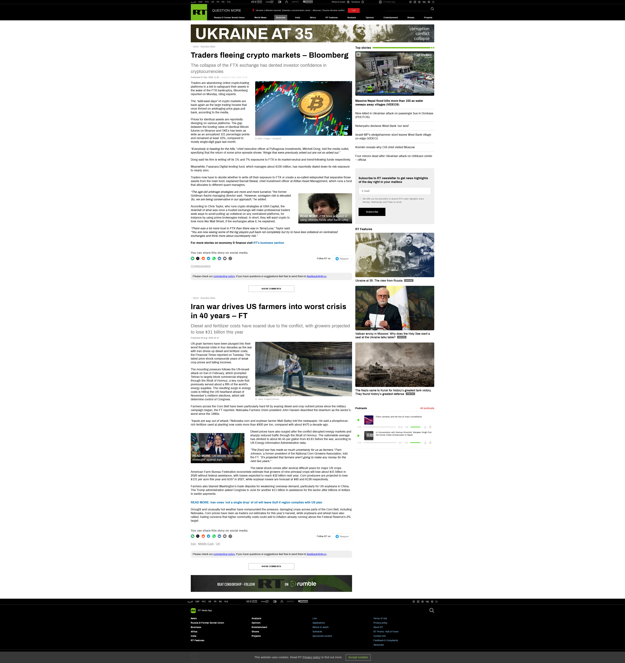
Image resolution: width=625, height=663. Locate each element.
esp (197, 601)
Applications (318, 623)
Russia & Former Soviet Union (229, 17)
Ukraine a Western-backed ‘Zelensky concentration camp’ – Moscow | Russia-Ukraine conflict (300, 10)
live (354, 10)
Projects (428, 17)
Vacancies (378, 645)
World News (260, 17)
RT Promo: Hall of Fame (385, 631)
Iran (193, 543)
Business (280, 17)
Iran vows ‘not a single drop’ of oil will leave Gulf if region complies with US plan (256, 502)
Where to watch (320, 627)
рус (204, 601)
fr (215, 601)
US (218, 543)
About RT (378, 627)
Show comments (271, 289)
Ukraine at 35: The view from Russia (379, 280)
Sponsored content (322, 636)
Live (314, 618)
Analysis (351, 17)
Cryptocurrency (201, 266)
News (194, 618)
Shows (410, 17)
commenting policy (224, 276)
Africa (313, 17)
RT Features (332, 17)
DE (212, 2)
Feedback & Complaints (385, 640)
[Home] (199, 12)
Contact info (379, 636)
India (297, 17)
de (209, 601)
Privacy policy (380, 623)
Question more (226, 10)
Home (195, 46)
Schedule (317, 631)
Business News (208, 46)
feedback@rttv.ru (316, 276)
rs (220, 601)
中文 (229, 2)
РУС (207, 2)
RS (223, 2)
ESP (200, 2)
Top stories (363, 47)
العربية (193, 2)
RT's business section (268, 242)
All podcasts (427, 408)
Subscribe (372, 211)
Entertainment (391, 17)
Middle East (205, 543)
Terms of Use (380, 618)
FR (218, 2)
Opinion (370, 17)
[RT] (256, 2)
